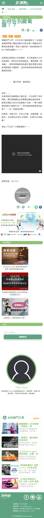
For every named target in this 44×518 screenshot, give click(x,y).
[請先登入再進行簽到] (23, 196)
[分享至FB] (41, 30)
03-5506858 (23, 504)
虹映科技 (18, 516)
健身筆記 (15, 181)
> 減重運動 (22, 9)
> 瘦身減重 (10, 9)
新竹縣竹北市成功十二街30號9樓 (30, 508)
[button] (3, 2)
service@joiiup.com (26, 506)
